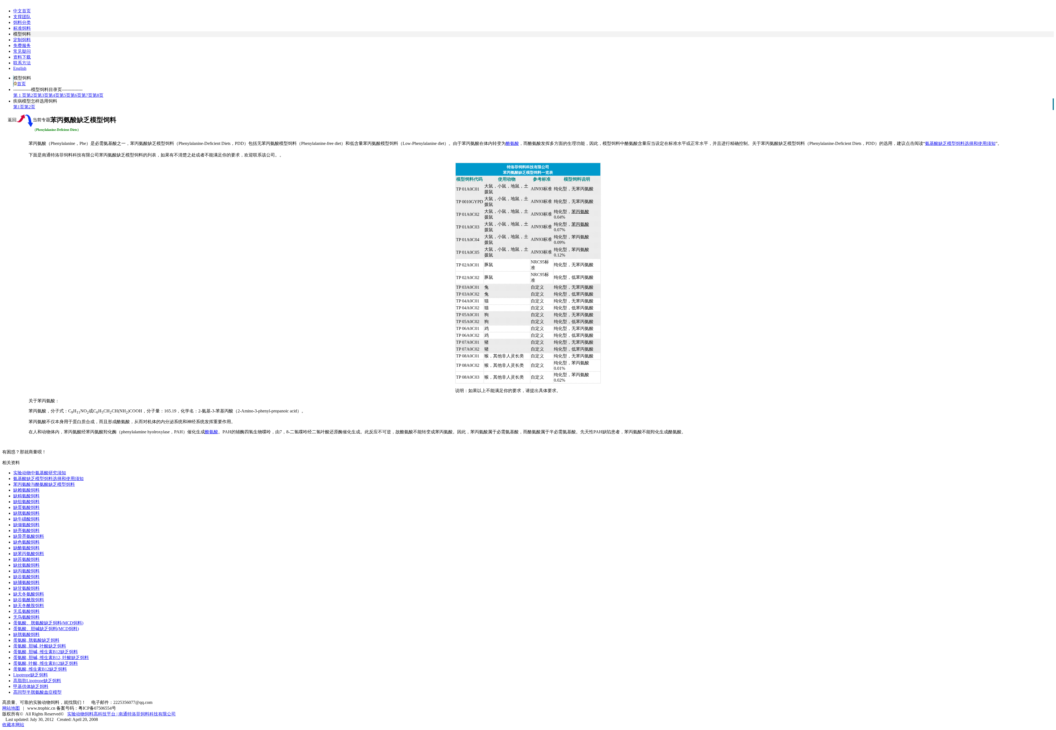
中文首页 (22, 11)
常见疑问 (22, 51)
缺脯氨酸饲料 (26, 582)
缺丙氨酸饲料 (26, 571)
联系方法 (22, 62)
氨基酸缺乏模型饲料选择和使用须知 (960, 143)
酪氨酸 (512, 143)
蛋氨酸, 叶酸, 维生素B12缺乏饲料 (45, 663)
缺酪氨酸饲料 (26, 548)
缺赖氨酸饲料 (26, 490)
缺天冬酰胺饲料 (28, 605)
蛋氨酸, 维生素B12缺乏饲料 (40, 669)
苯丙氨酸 (580, 211)
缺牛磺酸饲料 (26, 519)
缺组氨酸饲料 (26, 501)
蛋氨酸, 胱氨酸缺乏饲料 (36, 640)
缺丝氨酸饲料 (26, 565)
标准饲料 (22, 28)
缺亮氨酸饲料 (26, 530)
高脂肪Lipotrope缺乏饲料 (37, 680)
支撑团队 (22, 16)
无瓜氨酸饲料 (26, 611)
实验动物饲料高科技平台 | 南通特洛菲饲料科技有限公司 (121, 714)
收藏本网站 (13, 724)
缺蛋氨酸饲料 (26, 507)
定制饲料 (22, 39)
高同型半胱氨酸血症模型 (37, 692)
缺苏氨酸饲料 (26, 559)
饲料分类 (22, 22)
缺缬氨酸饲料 (26, 524)
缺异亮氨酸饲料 (28, 536)
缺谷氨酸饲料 (26, 576)
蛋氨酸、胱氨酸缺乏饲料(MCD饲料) (48, 623)
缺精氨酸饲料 (26, 496)
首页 (21, 83)
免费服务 (22, 45)
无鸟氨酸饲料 (26, 617)
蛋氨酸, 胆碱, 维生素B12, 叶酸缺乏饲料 (51, 657)
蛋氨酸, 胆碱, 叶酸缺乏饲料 (39, 646)
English (19, 68)
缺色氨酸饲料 (26, 542)
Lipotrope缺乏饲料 (30, 675)
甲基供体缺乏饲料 (30, 686)
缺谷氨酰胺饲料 (28, 599)
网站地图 (11, 708)
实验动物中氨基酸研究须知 (39, 472)
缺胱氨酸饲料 (26, 513)
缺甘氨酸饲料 (26, 588)
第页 (31, 95)
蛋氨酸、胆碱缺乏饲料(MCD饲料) (46, 628)
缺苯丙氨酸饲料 (28, 553)
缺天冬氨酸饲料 (28, 594)
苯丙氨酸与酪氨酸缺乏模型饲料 (44, 484)
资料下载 (22, 57)
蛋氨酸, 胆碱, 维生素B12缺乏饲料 (45, 651)
